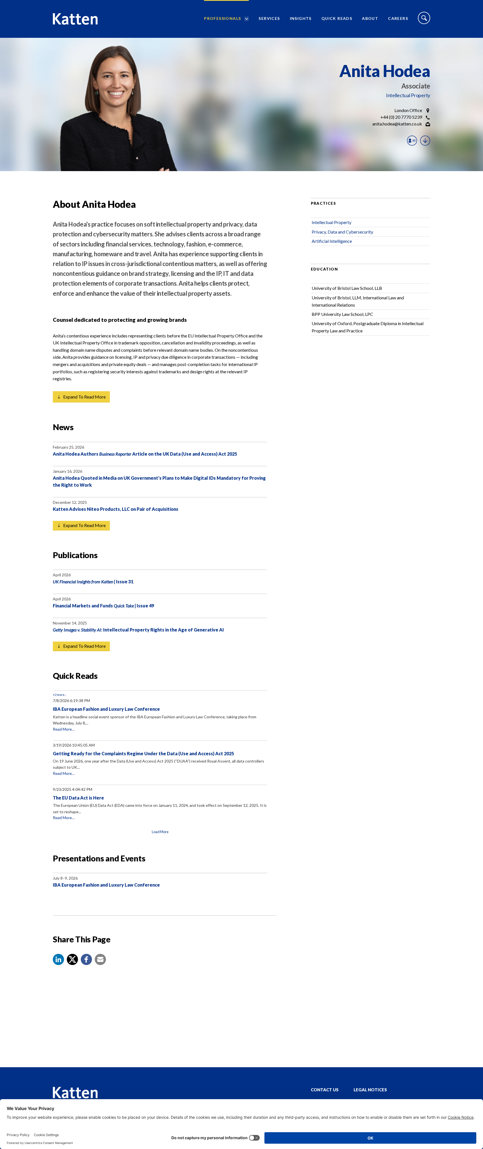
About (370, 18)
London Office (408, 110)
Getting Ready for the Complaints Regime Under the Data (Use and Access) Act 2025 (143, 753)
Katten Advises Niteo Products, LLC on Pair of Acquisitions (115, 509)
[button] (58, 959)
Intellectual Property (408, 95)
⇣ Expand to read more (81, 396)
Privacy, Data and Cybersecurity (342, 231)
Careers (398, 18)
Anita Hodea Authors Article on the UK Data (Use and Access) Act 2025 (145, 453)
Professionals (222, 18)
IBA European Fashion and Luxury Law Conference (106, 709)
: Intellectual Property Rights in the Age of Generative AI (138, 629)
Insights (301, 18)
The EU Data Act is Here (78, 797)
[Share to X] (72, 959)
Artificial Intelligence (332, 241)
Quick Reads (336, 18)
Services (269, 18)
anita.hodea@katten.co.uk (397, 123)
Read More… (64, 729)
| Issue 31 (93, 581)
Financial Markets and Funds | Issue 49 (103, 605)
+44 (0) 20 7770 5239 (401, 117)
